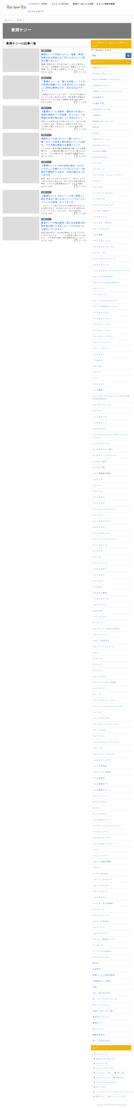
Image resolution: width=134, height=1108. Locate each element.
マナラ (96, 850)
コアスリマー (99, 384)
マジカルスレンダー (102, 838)
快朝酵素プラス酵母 (102, 981)
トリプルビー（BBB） (38, 4)
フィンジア (98, 712)
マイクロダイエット (102, 820)
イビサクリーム (100, 217)
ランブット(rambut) (102, 951)
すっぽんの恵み (100, 461)
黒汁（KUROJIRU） (102, 1041)
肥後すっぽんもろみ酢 (83, 4)
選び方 (100, 1096)
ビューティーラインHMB (104, 682)
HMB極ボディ (99, 97)
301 (121, 1073)
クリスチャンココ (101, 312)
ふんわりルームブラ (102, 760)
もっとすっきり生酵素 (103, 903)
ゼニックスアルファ (102, 521)
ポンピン (97, 808)
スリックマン (99, 515)
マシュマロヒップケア (103, 844)
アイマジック (99, 169)
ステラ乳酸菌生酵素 (102, 473)
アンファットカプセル (103, 193)
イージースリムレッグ (103, 205)
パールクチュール (101, 599)
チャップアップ (100, 545)
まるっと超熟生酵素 (105, 4)
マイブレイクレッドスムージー (107, 826)
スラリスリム (99, 497)
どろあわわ (98, 587)
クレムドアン (99, 354)
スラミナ (97, 485)
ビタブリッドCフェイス (104, 647)
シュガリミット (100, 423)
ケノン (96, 378)
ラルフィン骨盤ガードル (104, 939)
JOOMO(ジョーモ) (101, 109)
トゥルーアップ (100, 563)
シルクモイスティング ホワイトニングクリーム (110, 436)
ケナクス (97, 372)
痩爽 (95, 987)
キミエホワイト (100, 294)
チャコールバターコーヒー (105, 539)
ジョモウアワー (100, 429)
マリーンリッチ (100, 856)
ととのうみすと (100, 569)
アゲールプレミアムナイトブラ (107, 175)
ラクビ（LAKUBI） (61, 4)
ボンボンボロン (100, 814)
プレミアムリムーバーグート (106, 742)
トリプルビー (99, 581)
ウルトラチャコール (102, 241)
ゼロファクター (100, 527)
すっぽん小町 (99, 467)
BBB (120, 1078)
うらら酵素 (98, 235)
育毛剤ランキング (101, 1017)
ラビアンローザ (100, 933)
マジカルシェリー (101, 832)
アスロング (98, 181)
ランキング (98, 945)
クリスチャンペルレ (102, 324)
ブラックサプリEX (101, 718)
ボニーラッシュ (100, 796)
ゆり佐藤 (82, 72)
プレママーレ (99, 736)
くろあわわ (98, 360)
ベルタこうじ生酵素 (102, 772)
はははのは (98, 611)
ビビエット (98, 670)
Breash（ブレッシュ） (103, 73)
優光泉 (96, 963)
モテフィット (99, 909)
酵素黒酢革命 (99, 1035)
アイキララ (98, 163)
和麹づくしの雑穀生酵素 (104, 975)
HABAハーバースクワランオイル (108, 91)
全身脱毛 (97, 969)
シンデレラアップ (101, 443)
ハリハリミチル (100, 617)
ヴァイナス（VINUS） (103, 223)
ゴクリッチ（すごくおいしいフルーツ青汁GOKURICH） (111, 397)
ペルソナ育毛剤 (100, 766)
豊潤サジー (46, 50)
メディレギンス (100, 891)
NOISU (96, 127)
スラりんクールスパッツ (104, 509)
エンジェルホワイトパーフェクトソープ (111, 271)
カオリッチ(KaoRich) (103, 276)
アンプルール (99, 199)
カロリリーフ (99, 288)
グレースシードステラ (103, 336)
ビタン (96, 652)
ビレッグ (97, 694)
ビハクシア (98, 664)
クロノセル (98, 366)
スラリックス (99, 503)
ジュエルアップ (100, 417)
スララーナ (98, 491)
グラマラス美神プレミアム (105, 306)
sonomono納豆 (100, 151)
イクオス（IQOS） (101, 211)
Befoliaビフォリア (101, 67)
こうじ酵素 (98, 390)
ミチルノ (97, 867)
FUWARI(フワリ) (101, 85)
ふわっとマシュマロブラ (104, 754)
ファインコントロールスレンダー (108, 706)
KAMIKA (97, 115)
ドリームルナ (99, 575)
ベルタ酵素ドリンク (102, 790)
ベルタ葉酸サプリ (101, 784)
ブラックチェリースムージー (106, 724)
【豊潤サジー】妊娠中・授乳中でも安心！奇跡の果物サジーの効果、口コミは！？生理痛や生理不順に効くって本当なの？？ (63, 114)
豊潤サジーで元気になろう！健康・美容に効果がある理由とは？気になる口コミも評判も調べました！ (63, 57)
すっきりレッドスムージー (105, 455)
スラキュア (98, 479)
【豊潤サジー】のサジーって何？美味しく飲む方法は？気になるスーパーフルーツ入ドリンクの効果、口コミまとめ (63, 199)
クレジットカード (36, 11)
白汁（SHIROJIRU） (103, 993)
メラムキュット (100, 897)
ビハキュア (98, 658)
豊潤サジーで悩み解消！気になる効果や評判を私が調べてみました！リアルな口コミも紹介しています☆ (63, 226)
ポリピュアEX (99, 802)
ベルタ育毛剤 (99, 778)
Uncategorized (100, 157)
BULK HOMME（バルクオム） (107, 79)
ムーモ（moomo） (101, 873)
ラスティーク (99, 927)
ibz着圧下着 (98, 103)
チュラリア (98, 551)
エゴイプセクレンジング (104, 259)
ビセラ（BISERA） (102, 641)
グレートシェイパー (102, 342)
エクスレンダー (100, 253)
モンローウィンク (101, 915)
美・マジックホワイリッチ (105, 999)
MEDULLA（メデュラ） (104, 121)
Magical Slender (105, 1059)
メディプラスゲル (101, 885)
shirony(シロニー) (101, 145)
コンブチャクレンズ (102, 405)
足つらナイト (99, 1029)
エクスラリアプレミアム (104, 247)
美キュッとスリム (101, 1005)
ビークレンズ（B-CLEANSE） (107, 629)
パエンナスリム (100, 605)
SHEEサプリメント (102, 139)
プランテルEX (99, 730)
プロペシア (98, 748)
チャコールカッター (102, 533)
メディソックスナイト (103, 879)
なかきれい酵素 (100, 593)
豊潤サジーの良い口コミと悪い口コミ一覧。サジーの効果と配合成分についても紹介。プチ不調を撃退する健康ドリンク (63, 142)
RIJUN (96, 133)
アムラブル (98, 187)
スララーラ (102, 1054)
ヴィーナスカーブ (101, 229)
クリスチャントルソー (103, 318)
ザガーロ (97, 411)
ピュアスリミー (100, 688)
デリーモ (97, 557)
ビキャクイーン (100, 634)
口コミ (100, 1087)
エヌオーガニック (101, 265)
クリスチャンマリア (102, 330)
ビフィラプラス (100, 676)
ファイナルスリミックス (104, 700)
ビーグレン (98, 623)
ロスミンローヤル (101, 957)
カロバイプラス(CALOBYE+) (106, 282)
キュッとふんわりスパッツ (105, 300)
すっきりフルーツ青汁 (103, 449)
